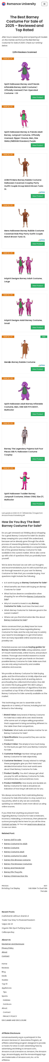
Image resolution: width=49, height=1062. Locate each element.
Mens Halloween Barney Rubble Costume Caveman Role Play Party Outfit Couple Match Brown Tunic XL (24, 233)
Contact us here (9, 824)
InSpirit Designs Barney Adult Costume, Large (23, 280)
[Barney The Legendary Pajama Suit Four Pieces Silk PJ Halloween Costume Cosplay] (24, 435)
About (4, 952)
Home (4, 963)
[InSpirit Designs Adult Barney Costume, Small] (24, 307)
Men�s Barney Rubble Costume (19, 362)
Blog (4, 972)
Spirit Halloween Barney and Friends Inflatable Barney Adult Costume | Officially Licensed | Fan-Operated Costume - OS (21, 89)
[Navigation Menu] (44, 4)
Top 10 (4, 984)
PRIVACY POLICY (10, 1016)
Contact (5, 956)
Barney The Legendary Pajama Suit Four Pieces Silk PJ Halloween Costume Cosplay (23, 451)
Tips (5, 992)
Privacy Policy (7, 948)
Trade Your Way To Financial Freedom (18, 920)
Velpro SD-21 (7, 924)
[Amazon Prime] (41, 192)
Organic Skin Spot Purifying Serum (16, 928)
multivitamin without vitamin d (15, 916)
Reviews (5, 967)
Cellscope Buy (8, 932)
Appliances (7, 988)
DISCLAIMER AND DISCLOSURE (14, 1020)
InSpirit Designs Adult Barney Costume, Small (23, 322)
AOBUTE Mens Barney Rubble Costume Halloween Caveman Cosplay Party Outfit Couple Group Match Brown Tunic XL (23, 184)
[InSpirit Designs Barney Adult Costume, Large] (24, 265)
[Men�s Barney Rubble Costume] (24, 349)
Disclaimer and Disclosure (13, 944)
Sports (5, 996)
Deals (4, 976)
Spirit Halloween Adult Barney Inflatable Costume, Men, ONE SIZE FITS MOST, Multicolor (23, 406)
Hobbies (6, 1000)
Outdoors (7, 1004)
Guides (5, 980)
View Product (37, 97)
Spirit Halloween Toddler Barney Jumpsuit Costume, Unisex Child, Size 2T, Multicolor (24, 496)
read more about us (36, 824)
